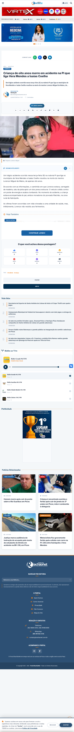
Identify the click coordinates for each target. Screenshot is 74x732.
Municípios (11, 66)
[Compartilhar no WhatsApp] (35, 57)
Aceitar (66, 725)
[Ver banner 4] (40, 43)
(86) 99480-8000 (44, 628)
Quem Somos (38, 598)
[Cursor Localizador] (54, 110)
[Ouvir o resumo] (65, 168)
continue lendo (37, 233)
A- (15, 110)
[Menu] (3, 3)
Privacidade (38, 605)
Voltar (37, 280)
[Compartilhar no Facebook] (40, 57)
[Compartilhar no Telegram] (50, 57)
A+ (24, 110)
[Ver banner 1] (34, 43)
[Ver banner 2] (36, 43)
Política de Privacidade (29, 728)
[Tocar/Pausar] (5, 367)
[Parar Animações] (58, 110)
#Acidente (10, 272)
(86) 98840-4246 (33, 628)
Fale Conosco (38, 609)
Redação (14, 93)
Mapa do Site (38, 613)
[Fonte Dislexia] (37, 110)
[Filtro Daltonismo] (49, 110)
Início (4, 66)
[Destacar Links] (41, 110)
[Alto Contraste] (28, 110)
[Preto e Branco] (32, 110)
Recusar (53, 725)
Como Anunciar (38, 602)
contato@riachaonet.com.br (19, 94)
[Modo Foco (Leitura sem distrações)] (45, 110)
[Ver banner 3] (38, 43)
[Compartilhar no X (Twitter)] (45, 57)
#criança (16, 272)
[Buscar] (71, 3)
